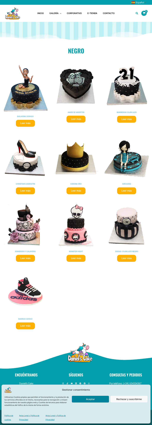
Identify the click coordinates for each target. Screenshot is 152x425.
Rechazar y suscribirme (129, 399)
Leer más (25, 123)
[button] (59, 13)
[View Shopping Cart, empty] (144, 13)
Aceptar (90, 399)
